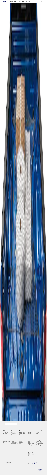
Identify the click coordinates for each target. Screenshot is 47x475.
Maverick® (40, 424)
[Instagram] (39, 462)
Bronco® (35, 424)
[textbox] (11, 424)
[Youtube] (37, 462)
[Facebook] (32, 462)
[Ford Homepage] (40, 470)
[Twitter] (34, 462)
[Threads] (32, 463)
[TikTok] (34, 463)
